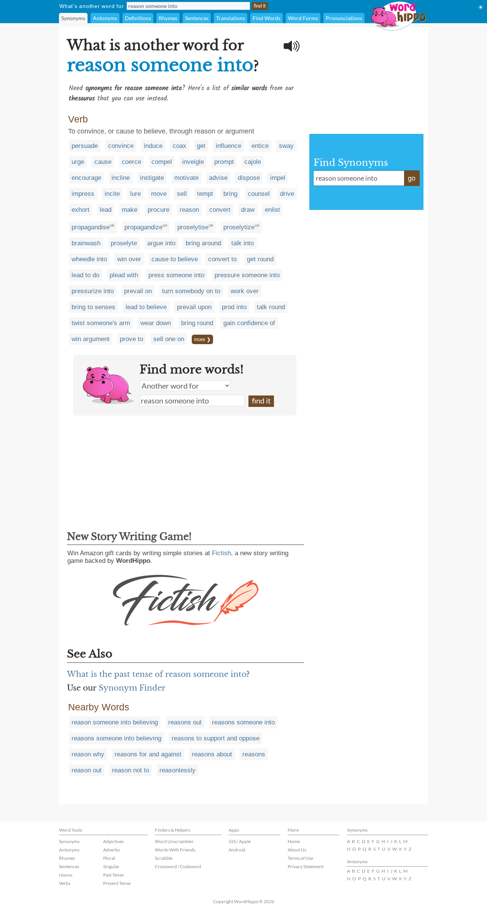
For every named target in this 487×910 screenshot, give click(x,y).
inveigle (193, 161)
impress (83, 193)
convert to (222, 259)
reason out (87, 770)
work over (245, 291)
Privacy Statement (305, 866)
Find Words (266, 18)
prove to (131, 339)
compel (161, 161)
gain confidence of (249, 323)
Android (237, 850)
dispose (249, 177)
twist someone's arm (101, 323)
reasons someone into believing (116, 738)
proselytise (192, 227)
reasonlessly (177, 770)
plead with (124, 275)
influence (228, 145)
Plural (109, 858)
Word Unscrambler (174, 841)
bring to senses (93, 307)
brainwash (86, 243)
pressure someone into (247, 275)
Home (294, 841)
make (129, 209)
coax (179, 145)
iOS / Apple (240, 841)
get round (260, 259)
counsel (259, 193)
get (201, 145)
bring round (197, 323)
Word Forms (303, 18)
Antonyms (105, 18)
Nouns (65, 875)
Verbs (64, 883)
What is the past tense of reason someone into (157, 674)
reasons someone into (243, 722)
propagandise (91, 227)
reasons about (212, 754)
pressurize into (93, 291)
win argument (91, 339)
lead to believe (146, 307)
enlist (272, 209)
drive (287, 193)
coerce (131, 161)
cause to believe (174, 259)
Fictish (221, 553)
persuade (85, 145)
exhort (80, 209)
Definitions (138, 18)
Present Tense (117, 883)
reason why (88, 754)
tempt (205, 193)
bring (230, 193)
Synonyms (73, 18)
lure (135, 193)
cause (102, 161)
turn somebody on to (191, 291)
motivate (186, 177)
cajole (252, 161)
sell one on (168, 339)
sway (286, 145)
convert (220, 209)
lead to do (85, 275)
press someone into (176, 275)
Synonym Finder (132, 687)
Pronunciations (344, 18)
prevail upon (194, 307)
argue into (161, 243)
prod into (234, 307)
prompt (224, 161)
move (159, 193)
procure (158, 209)
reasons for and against (148, 754)
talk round (271, 307)
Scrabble (163, 858)
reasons (253, 754)
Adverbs (111, 850)
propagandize (143, 227)
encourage (86, 177)
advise (218, 177)
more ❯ (202, 339)
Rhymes (168, 18)
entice (260, 145)
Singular (111, 866)
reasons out (185, 722)
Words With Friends (175, 850)
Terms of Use (300, 858)
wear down (155, 323)
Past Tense (113, 875)
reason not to (130, 770)
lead (105, 209)
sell (182, 193)
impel (277, 177)
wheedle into (89, 259)
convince (121, 145)
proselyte (124, 243)
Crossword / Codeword (178, 866)
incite (112, 193)
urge (78, 161)
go (411, 178)
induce (153, 145)
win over (129, 259)
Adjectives (113, 841)
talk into (242, 243)
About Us (297, 850)
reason (189, 209)
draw (248, 209)
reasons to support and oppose (215, 738)
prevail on (138, 291)
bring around (203, 243)
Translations (230, 18)
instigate (152, 177)
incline (120, 177)
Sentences (196, 18)
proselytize (239, 227)
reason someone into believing (115, 722)
